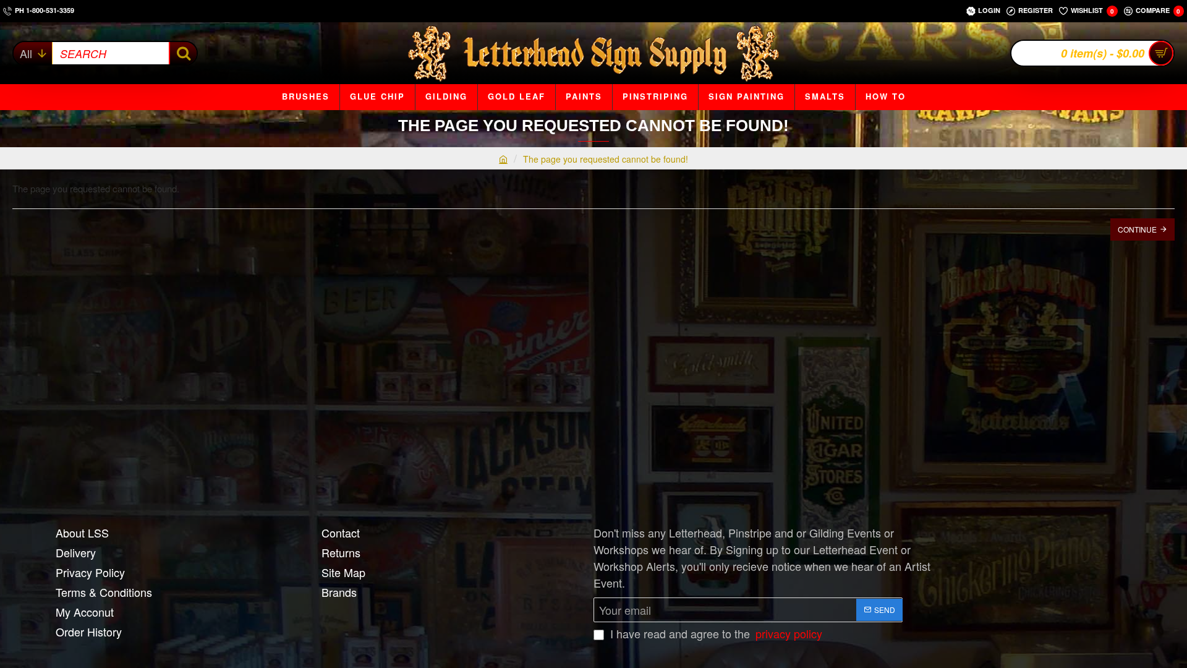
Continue (1137, 229)
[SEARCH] (183, 53)
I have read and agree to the (714, 633)
